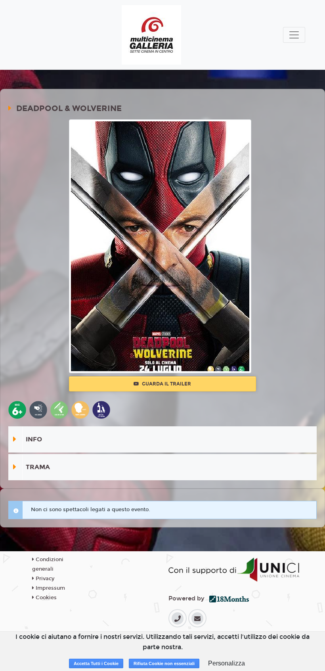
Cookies (45, 597)
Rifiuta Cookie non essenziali (164, 663)
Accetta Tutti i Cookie (96, 663)
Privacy (44, 578)
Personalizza (226, 663)
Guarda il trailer (166, 384)
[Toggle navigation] (294, 35)
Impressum (49, 588)
